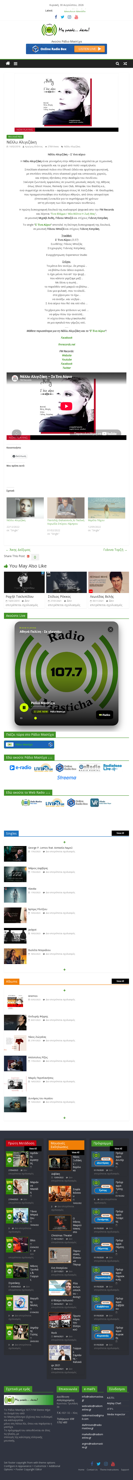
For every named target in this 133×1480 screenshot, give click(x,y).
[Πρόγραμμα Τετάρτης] (102, 1209)
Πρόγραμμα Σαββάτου (120, 1303)
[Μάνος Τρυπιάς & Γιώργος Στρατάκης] (17, 1264)
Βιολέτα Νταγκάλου (39, 929)
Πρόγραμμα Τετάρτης (119, 1216)
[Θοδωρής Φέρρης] (15, 996)
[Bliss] (17, 1238)
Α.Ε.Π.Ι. (110, 1397)
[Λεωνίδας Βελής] (108, 574)
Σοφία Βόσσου (77, 1193)
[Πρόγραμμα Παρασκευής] (102, 1267)
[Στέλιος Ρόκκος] (66, 574)
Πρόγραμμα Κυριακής (119, 1332)
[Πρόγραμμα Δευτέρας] (102, 1153)
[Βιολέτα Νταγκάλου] (15, 929)
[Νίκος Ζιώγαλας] (15, 1016)
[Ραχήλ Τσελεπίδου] (24, 574)
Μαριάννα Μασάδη (75, 10)
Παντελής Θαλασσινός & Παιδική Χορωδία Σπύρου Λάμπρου (65, 522)
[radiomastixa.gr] (8, 63)
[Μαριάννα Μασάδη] (17, 1180)
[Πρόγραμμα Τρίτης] (102, 1180)
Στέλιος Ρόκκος (59, 596)
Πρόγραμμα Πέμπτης (120, 1245)
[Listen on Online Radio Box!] (66, 46)
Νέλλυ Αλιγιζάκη (72, 146)
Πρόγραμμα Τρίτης (119, 1185)
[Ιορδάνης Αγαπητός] (17, 1153)
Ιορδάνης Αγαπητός (34, 1158)
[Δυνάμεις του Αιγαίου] (15, 1078)
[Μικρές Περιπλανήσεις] (15, 1057)
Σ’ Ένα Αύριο (43, 224)
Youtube (67, 359)
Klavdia (32, 868)
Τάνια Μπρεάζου (34, 1215)
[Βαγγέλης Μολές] (17, 1296)
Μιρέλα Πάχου (96, 520)
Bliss (32, 1240)
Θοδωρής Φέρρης (38, 996)
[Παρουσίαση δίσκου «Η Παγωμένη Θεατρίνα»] (60, 1249)
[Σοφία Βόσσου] (60, 1187)
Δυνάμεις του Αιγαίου (40, 1077)
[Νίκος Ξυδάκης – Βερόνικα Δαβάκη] (60, 1156)
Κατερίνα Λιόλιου (38, 950)
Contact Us (92, 1469)
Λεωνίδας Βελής (102, 596)
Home (81, 1469)
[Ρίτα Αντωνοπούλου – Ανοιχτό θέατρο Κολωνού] (60, 1281)
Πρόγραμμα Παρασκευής (120, 1274)
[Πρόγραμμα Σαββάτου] (102, 1296)
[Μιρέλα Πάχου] (106, 508)
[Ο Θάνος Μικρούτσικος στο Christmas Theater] (60, 1216)
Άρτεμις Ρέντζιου (37, 888)
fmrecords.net (66, 344)
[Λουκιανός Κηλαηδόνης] (15, 1098)
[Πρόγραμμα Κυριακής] (102, 1325)
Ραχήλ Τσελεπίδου (20, 596)
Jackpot (32, 909)
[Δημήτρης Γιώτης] (17, 1325)
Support (125, 1469)
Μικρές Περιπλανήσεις (40, 1057)
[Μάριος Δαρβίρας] (15, 848)
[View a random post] (125, 63)
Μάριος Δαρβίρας (38, 847)
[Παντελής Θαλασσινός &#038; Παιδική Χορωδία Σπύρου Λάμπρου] (66, 508)
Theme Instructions (109, 1469)
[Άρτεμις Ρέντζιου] (15, 888)
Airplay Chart (114, 1403)
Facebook (66, 337)
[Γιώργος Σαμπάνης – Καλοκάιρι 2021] (60, 1346)
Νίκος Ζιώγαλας (37, 1016)
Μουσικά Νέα (15, 136)
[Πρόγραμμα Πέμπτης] (102, 1238)
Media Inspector (116, 1414)
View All (120, 833)
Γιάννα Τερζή (115, 550)
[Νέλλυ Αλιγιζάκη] (25, 508)
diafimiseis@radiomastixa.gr (92, 1426)
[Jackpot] (15, 909)
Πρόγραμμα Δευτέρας (120, 1158)
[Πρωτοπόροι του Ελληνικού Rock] (60, 1314)
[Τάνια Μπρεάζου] (17, 1209)
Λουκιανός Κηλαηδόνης (41, 1098)
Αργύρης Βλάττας (34, 146)
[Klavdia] (15, 868)
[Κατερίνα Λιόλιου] (15, 950)
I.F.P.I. (110, 1408)
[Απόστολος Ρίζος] (15, 1037)
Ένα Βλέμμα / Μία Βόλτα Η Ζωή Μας (73, 213)
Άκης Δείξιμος (18, 550)
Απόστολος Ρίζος (38, 1036)
